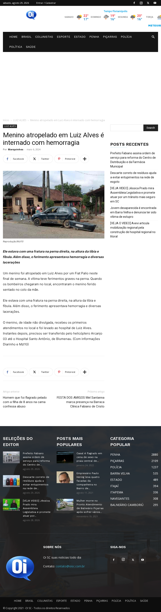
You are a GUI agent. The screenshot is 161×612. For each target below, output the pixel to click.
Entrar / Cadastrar (46, 2)
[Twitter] (148, 3)
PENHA (94, 36)
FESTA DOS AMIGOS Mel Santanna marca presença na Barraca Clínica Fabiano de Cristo (80, 402)
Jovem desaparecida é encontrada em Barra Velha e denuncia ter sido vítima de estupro (133, 212)
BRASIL (26, 36)
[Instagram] (141, 3)
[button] (153, 37)
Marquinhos (15, 149)
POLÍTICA (15, 46)
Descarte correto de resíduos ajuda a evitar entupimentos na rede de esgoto (133, 177)
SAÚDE (31, 46)
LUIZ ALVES (19, 120)
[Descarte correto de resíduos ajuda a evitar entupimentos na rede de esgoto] (11, 481)
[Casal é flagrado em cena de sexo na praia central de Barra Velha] (65, 457)
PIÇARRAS (110, 36)
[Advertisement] (80, 83)
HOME (13, 36)
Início (6, 120)
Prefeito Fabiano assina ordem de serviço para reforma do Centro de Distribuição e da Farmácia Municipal (133, 160)
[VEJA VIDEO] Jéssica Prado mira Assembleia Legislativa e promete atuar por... (37, 508)
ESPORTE (63, 36)
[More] (84, 159)
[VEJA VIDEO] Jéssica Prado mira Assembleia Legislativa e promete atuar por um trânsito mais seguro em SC (132, 195)
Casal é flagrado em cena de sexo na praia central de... (89, 457)
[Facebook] (134, 3)
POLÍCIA (126, 36)
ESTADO (80, 36)
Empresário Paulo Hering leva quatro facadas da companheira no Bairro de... (88, 481)
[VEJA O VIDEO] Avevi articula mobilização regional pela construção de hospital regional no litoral (133, 230)
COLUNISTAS (44, 36)
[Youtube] (155, 3)
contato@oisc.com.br (70, 566)
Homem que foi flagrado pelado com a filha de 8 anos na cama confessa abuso (25, 402)
